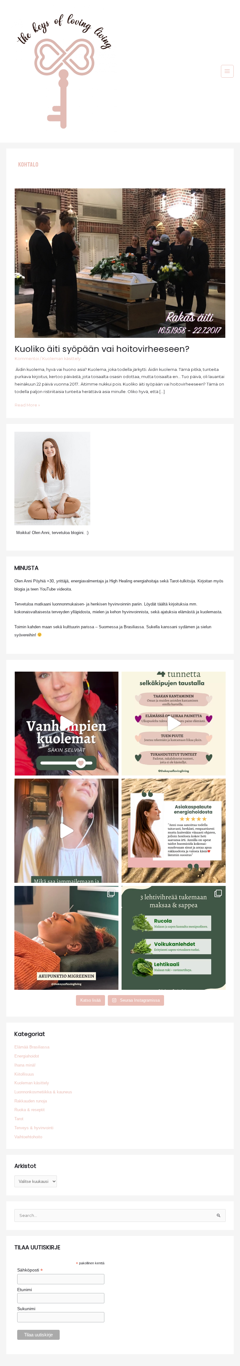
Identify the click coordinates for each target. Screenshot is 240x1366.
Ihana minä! (25, 1065)
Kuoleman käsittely (61, 358)
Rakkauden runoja (30, 1101)
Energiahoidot (26, 1056)
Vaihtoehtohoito (28, 1137)
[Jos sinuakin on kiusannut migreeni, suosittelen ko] (66, 938)
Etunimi (24, 1289)
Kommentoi (27, 358)
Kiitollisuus (24, 1074)
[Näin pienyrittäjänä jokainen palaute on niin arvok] (174, 830)
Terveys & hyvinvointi (33, 1127)
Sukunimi (26, 1308)
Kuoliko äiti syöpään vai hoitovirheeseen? (102, 349)
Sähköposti (30, 1270)
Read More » (27, 405)
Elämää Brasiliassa (31, 1047)
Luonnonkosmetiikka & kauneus (43, 1092)
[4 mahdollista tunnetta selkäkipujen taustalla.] (174, 723)
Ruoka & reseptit (29, 1109)
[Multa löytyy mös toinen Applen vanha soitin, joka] (66, 830)
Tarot (18, 1118)
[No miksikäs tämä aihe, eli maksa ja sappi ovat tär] (174, 938)
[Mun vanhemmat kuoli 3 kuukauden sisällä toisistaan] (66, 723)
